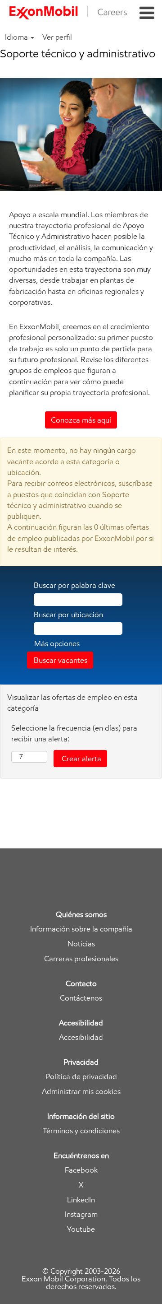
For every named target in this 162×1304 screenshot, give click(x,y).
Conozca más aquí (81, 419)
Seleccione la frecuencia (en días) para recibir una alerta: (74, 733)
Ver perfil (57, 37)
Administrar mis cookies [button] (81, 1091)
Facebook (81, 1170)
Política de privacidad (81, 1076)
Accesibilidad (81, 1037)
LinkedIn (81, 1200)
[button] (147, 13)
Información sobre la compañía (81, 929)
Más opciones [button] (57, 643)
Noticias (81, 944)
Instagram (81, 1214)
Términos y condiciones (81, 1131)
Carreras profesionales (81, 959)
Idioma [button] (17, 37)
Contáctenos (81, 998)
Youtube (81, 1229)
